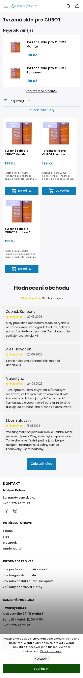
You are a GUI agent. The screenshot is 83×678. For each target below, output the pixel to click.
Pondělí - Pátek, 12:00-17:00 (23, 620)
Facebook (6, 511)
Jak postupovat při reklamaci (25, 569)
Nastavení (41, 659)
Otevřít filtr (41, 110)
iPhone (8, 531)
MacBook (10, 543)
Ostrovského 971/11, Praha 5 (23, 614)
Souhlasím (41, 668)
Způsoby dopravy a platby (22, 587)
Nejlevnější (18, 101)
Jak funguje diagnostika (20, 575)
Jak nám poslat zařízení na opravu (29, 581)
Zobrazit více (41, 463)
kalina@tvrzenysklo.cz (19, 498)
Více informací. (51, 651)
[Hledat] (68, 6)
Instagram (15, 511)
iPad (6, 537)
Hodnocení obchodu (41, 288)
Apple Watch (12, 548)
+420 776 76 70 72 (16, 503)
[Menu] (6, 6)
